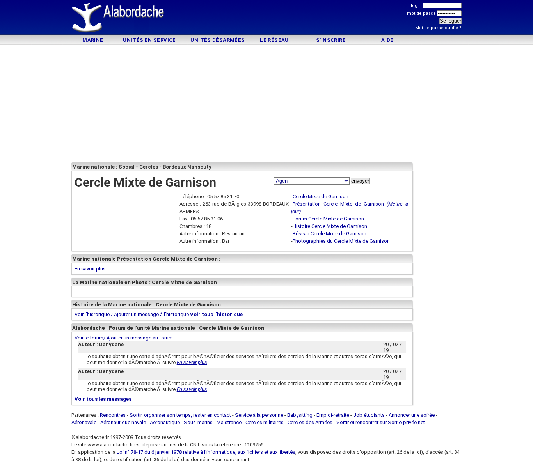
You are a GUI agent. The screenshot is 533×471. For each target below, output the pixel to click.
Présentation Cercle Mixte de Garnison (338, 204)
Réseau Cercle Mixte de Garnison (329, 233)
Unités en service (149, 40)
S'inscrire (331, 40)
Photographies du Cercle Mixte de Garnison (341, 241)
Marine (92, 40)
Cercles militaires (264, 422)
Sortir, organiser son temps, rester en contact (180, 415)
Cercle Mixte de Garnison (320, 196)
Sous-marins (198, 422)
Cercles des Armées (310, 422)
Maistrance (229, 422)
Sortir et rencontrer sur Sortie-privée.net (380, 422)
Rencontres (113, 415)
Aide (387, 40)
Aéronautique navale (123, 422)
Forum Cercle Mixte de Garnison (328, 219)
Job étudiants (369, 415)
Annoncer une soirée (412, 415)
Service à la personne (259, 415)
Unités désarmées (217, 40)
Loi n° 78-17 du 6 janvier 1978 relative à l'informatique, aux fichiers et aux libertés (205, 452)
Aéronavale (83, 422)
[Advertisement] (266, 18)
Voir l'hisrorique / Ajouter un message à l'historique (132, 314)
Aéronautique (165, 422)
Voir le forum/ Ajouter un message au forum (124, 338)
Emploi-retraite (332, 415)
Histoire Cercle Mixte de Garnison (330, 226)
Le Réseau (274, 40)
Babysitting (300, 415)
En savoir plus (90, 269)
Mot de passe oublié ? (438, 27)
